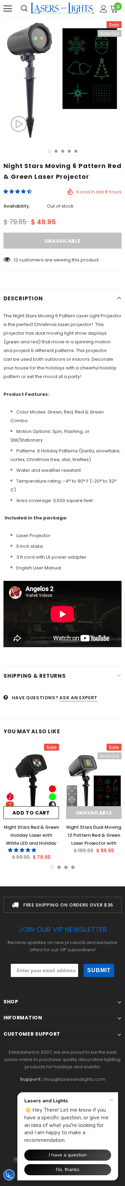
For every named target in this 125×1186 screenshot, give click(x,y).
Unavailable (94, 812)
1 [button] (49, 151)
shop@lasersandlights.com (74, 1079)
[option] (62, 80)
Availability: (16, 206)
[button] (18, 191)
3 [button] (62, 151)
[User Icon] (103, 8)
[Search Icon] (24, 8)
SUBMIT (99, 970)
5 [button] (75, 151)
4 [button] (69, 151)
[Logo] (62, 8)
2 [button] (56, 151)
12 (16, 260)
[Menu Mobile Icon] (7, 9)
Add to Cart (31, 812)
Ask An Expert (78, 697)
